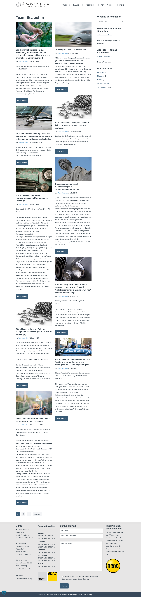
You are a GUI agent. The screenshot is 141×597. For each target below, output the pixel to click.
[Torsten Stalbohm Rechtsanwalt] (32, 5)
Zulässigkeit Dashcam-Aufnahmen (70, 50)
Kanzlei (76, 5)
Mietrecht (100, 76)
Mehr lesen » (21, 101)
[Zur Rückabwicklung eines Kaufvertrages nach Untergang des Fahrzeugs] (34, 180)
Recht (99, 80)
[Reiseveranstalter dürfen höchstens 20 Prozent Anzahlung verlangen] (34, 403)
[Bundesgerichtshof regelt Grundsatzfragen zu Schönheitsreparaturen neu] (73, 169)
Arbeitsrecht (101, 72)
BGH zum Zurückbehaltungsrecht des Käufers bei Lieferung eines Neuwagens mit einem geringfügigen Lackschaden (34, 136)
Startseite (66, 5)
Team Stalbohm (23, 61)
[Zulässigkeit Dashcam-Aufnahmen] (73, 34)
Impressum (20, 575)
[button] (124, 4)
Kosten (101, 5)
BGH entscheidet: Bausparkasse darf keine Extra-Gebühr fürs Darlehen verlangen (72, 125)
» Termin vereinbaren (104, 35)
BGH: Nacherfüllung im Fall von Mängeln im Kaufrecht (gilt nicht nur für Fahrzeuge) (34, 331)
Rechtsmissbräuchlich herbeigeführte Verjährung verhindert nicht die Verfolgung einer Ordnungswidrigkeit (72, 362)
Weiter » (37, 514)
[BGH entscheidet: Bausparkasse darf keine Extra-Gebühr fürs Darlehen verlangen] (73, 107)
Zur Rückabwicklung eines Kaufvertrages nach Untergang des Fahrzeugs (32, 198)
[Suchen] (123, 21)
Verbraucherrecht (103, 83)
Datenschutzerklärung (24, 579)
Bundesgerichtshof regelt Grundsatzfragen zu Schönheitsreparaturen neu (67, 186)
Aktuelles (110, 5)
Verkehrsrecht (102, 87)
